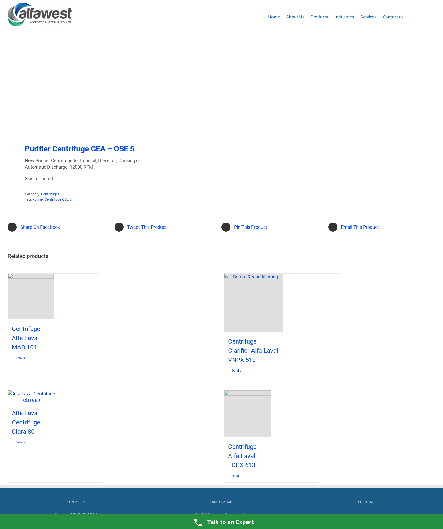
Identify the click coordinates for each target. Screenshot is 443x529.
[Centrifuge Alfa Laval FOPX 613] (247, 413)
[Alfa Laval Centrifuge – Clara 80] (31, 396)
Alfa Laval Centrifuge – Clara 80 (29, 422)
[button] (427, 17)
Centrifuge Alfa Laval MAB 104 (26, 338)
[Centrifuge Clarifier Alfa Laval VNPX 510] (253, 303)
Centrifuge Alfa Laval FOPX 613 (242, 456)
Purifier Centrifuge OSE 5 (52, 199)
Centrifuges (50, 194)
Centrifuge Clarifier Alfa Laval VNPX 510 (253, 351)
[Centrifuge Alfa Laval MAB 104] (31, 296)
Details (20, 358)
